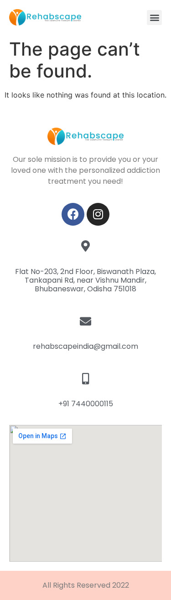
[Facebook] (73, 214)
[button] (154, 17)
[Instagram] (98, 214)
